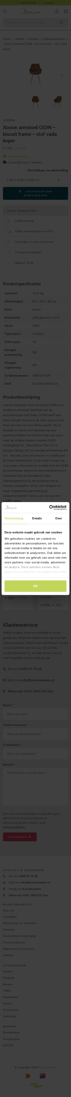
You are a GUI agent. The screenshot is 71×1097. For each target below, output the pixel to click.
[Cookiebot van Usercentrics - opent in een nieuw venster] (50, 507)
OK (35, 586)
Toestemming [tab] (14, 518)
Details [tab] (37, 518)
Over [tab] (58, 518)
